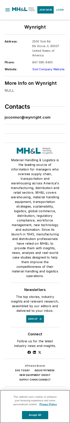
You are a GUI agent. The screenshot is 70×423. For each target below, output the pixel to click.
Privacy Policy (48, 404)
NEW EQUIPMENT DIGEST (35, 375)
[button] (7, 10)
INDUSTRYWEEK (45, 370)
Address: (11, 41)
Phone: (10, 62)
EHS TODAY (22, 370)
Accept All (35, 415)
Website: (11, 69)
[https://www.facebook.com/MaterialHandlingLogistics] (29, 352)
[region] (35, 406)
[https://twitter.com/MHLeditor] (40, 352)
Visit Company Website (48, 69)
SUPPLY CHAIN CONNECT (35, 379)
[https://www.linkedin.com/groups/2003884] (34, 352)
